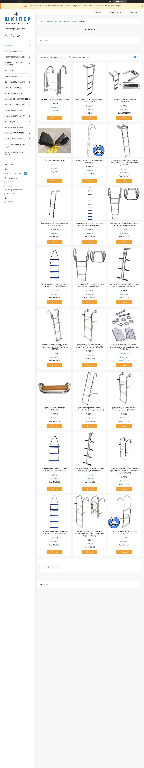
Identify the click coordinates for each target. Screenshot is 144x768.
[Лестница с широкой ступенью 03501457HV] (124, 80)
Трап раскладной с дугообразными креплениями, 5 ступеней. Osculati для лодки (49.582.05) (89, 534)
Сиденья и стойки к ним (36, 72)
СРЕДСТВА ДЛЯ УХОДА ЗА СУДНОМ (14, 146)
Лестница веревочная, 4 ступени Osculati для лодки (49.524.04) (54, 285)
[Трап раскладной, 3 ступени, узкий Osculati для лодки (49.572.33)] (124, 388)
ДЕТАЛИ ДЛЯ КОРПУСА (13, 93)
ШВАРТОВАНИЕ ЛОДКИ (13, 110)
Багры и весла (35, 88)
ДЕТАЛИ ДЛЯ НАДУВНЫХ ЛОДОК (14, 154)
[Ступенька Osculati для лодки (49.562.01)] (54, 388)
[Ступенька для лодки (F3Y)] (54, 140)
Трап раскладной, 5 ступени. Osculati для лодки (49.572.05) (54, 224)
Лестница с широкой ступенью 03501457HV (124, 101)
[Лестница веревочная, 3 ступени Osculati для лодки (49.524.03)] (54, 449)
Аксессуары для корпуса (66, 21)
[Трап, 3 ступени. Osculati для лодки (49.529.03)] (124, 512)
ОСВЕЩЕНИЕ (9, 71)
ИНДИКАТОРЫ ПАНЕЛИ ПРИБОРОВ (13, 64)
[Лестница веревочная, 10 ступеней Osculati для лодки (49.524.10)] (89, 204)
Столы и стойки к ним (36, 76)
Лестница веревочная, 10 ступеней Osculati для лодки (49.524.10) (89, 224)
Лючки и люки (35, 92)
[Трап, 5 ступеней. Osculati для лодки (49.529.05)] (89, 140)
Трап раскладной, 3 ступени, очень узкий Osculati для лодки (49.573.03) (89, 346)
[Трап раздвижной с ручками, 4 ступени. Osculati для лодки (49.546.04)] (124, 204)
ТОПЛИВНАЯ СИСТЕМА (13, 76)
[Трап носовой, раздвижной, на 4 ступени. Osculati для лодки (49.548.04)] (89, 388)
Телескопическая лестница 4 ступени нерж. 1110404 (89, 101)
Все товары (8, 46)
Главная (98, 12)
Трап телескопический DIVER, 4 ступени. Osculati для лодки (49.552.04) (89, 470)
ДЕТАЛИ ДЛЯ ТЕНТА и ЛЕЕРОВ (16, 82)
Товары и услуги (115, 12)
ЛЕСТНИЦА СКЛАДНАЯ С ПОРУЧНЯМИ (54, 99)
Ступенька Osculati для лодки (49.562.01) (54, 409)
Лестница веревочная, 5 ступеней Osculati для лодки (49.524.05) (54, 533)
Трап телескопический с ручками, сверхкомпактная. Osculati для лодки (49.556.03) (54, 347)
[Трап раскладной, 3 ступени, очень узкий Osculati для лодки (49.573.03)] (89, 325)
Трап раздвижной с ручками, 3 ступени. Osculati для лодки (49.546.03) (89, 285)
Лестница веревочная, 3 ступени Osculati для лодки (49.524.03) (54, 470)
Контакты (133, 12)
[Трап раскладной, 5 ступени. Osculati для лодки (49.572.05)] (54, 204)
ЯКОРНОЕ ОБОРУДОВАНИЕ (14, 105)
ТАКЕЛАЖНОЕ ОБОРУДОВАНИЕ (16, 99)
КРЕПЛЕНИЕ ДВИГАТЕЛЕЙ (14, 133)
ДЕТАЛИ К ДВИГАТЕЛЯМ (13, 127)
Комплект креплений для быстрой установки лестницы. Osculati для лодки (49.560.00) (124, 347)
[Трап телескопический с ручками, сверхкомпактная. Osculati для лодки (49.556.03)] (54, 325)
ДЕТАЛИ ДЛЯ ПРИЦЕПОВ (13, 122)
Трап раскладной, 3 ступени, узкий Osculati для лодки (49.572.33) (124, 409)
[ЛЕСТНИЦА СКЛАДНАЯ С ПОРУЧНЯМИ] (54, 80)
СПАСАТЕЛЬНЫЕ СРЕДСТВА (15, 139)
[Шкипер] (17, 18)
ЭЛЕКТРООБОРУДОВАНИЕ (14, 57)
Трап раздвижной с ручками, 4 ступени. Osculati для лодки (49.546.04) (124, 224)
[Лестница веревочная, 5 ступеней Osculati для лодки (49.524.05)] (54, 512)
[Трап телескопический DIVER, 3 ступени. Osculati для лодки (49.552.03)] (124, 264)
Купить (54, 118)
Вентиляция (35, 84)
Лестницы (35, 80)
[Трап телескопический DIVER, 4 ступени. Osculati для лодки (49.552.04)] (89, 449)
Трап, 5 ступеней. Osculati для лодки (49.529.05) (89, 161)
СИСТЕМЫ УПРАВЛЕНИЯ (13, 51)
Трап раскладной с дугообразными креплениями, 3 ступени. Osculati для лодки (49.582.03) (124, 471)
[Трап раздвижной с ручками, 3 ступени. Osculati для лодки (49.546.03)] (89, 264)
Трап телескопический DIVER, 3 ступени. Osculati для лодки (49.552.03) (124, 285)
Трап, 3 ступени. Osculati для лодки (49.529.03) (124, 533)
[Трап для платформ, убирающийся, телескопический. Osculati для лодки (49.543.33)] (124, 140)
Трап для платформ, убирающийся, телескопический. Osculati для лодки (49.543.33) (124, 162)
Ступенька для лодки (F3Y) (55, 160)
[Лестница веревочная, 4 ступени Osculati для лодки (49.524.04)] (54, 264)
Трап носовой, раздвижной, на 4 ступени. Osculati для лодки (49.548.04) (89, 409)
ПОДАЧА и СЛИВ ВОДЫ (13, 88)
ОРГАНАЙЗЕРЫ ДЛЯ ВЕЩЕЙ (14, 116)
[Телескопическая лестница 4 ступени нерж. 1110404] (89, 80)
